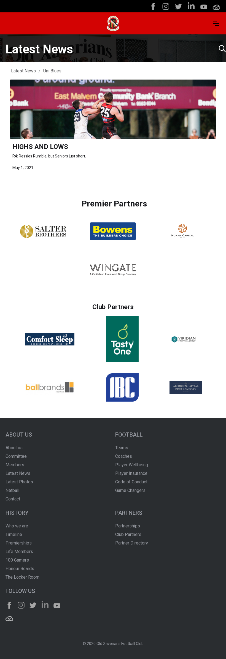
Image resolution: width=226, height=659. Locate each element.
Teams (121, 447)
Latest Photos (19, 481)
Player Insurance (131, 473)
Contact (13, 499)
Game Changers (130, 490)
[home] (113, 23)
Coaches (123, 456)
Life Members (19, 551)
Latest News (23, 70)
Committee (16, 456)
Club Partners (128, 534)
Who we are (17, 526)
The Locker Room (22, 577)
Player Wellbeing (131, 464)
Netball (12, 490)
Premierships (19, 543)
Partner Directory (131, 543)
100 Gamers (17, 560)
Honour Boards (20, 568)
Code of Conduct (131, 481)
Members (15, 464)
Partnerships (127, 526)
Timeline (14, 534)
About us (14, 447)
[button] (216, 23)
